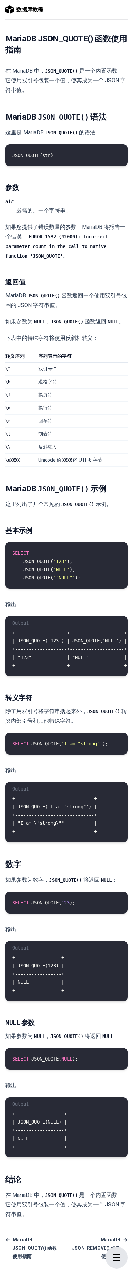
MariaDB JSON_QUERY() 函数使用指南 (31, 1248)
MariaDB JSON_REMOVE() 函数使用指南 (100, 1248)
